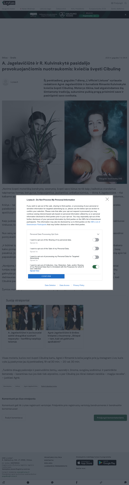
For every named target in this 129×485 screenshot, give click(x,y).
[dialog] (64, 242)
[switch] (95, 239)
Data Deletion (50, 285)
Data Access (64, 285)
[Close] (108, 200)
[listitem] (64, 234)
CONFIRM (46, 276)
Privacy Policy (78, 285)
